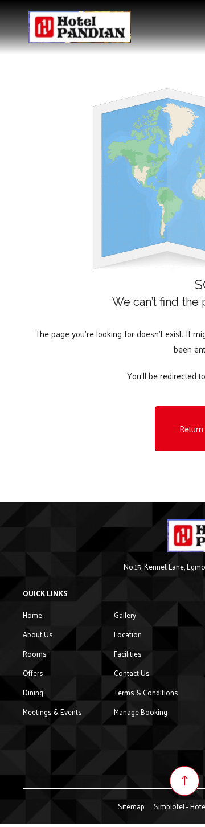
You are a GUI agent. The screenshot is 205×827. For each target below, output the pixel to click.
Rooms (35, 653)
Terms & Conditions (146, 692)
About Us (38, 634)
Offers (33, 672)
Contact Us (132, 672)
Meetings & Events (52, 711)
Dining (33, 692)
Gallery (125, 614)
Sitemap (131, 806)
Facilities (128, 653)
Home (32, 614)
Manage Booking (140, 711)
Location (128, 634)
